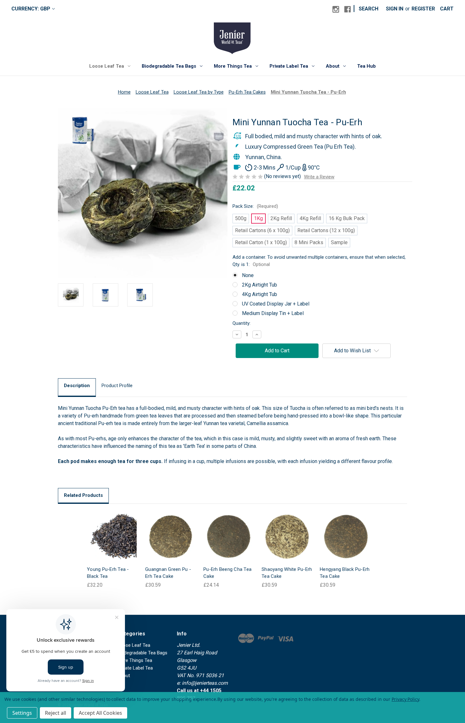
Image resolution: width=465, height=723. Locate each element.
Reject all (55, 712)
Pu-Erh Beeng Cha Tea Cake (227, 572)
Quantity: (241, 323)
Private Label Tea (289, 66)
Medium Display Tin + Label (273, 313)
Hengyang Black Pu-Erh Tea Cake (344, 572)
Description (77, 385)
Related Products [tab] (83, 495)
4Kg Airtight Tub (259, 294)
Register (423, 9)
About (332, 66)
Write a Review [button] (319, 177)
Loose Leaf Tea (106, 66)
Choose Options (112, 543)
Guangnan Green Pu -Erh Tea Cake (168, 572)
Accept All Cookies (100, 712)
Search (368, 9)
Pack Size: (255, 206)
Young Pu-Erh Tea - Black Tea (108, 572)
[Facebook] (347, 9)
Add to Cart (170, 543)
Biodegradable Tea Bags (169, 66)
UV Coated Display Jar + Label (275, 304)
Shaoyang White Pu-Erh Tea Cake (287, 572)
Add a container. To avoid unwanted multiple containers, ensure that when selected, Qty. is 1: (319, 260)
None (248, 275)
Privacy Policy (405, 699)
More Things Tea (233, 66)
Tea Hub (366, 66)
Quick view (107, 530)
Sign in (394, 9)
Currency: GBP (30, 9)
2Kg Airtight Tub (259, 285)
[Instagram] (335, 9)
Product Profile (117, 385)
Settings (22, 712)
